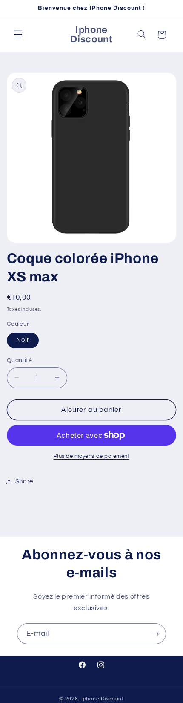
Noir (22, 340)
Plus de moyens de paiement (92, 456)
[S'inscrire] (156, 633)
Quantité (19, 360)
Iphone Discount (102, 699)
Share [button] (24, 481)
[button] (18, 34)
